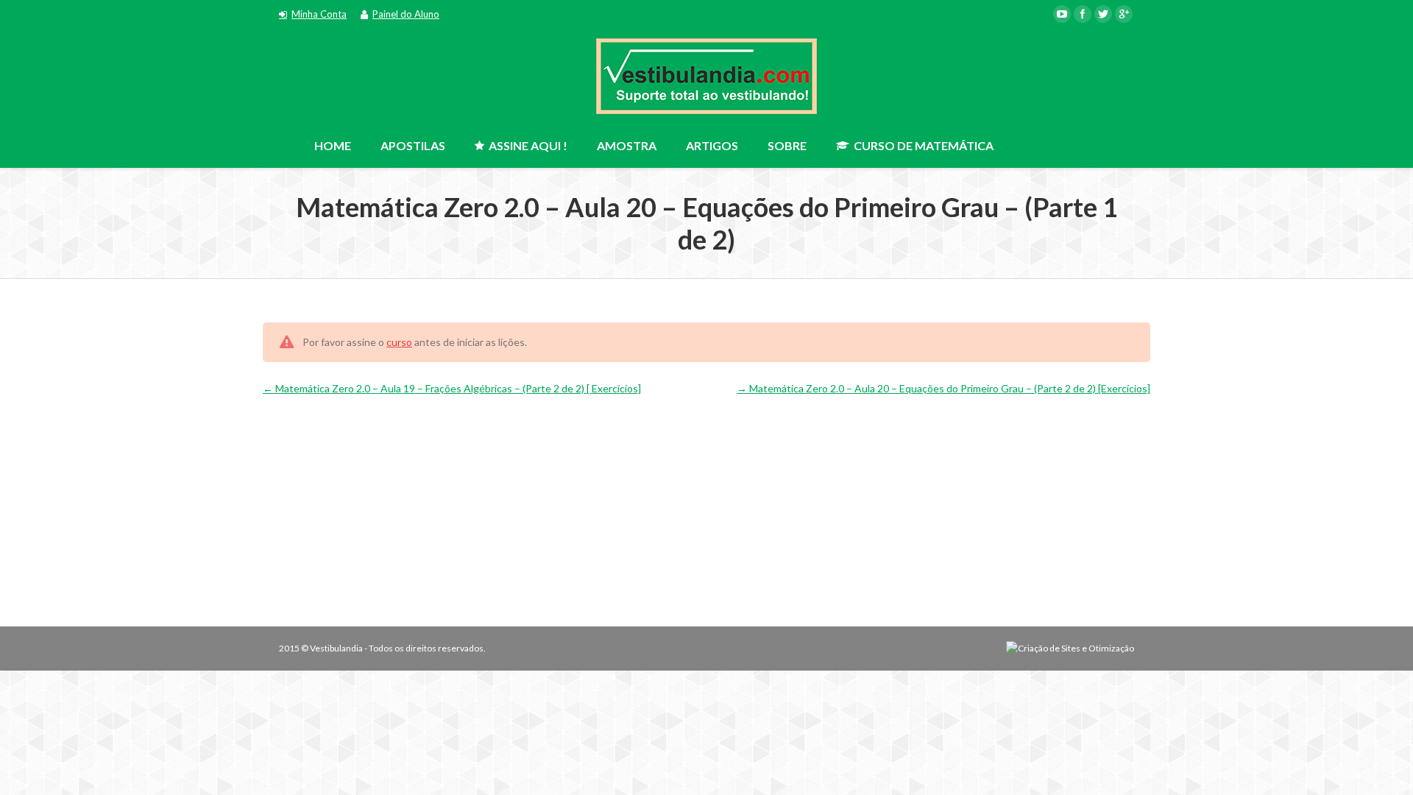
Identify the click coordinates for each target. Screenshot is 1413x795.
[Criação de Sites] (1070, 648)
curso (399, 342)
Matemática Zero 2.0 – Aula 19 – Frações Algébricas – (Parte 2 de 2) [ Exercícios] (457, 388)
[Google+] (1124, 14)
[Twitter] (1103, 14)
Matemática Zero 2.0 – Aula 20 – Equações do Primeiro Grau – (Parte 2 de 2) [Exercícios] (948, 388)
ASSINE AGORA (1078, 142)
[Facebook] (1082, 14)
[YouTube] (1062, 14)
